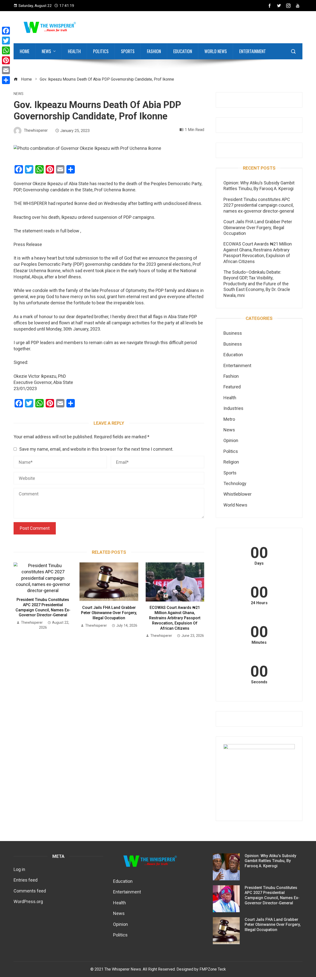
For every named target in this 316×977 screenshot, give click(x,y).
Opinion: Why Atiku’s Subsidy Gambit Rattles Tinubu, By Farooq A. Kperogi (270, 860)
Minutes (259, 642)
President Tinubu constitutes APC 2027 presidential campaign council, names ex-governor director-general (43, 607)
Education (182, 51)
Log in (19, 869)
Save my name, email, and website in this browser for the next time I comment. (96, 449)
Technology (234, 483)
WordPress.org (28, 901)
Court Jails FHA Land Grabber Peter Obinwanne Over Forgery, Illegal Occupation (109, 612)
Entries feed (26, 880)
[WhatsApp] (6, 50)
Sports (128, 51)
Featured (232, 386)
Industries (233, 408)
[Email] (6, 70)
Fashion (154, 51)
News (46, 51)
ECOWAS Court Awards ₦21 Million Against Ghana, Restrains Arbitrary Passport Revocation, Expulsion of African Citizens (174, 617)
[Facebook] (6, 31)
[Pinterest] (6, 60)
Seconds (259, 682)
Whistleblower (237, 494)
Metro (229, 419)
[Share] (6, 80)
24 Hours (259, 603)
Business (232, 333)
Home (24, 51)
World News (215, 51)
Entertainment (252, 51)
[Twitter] (6, 40)
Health (74, 51)
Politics (101, 51)
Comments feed (30, 890)
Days (259, 563)
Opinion (230, 440)
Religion (231, 462)
